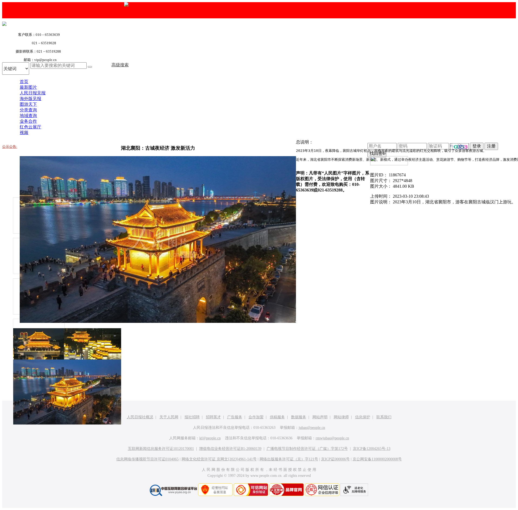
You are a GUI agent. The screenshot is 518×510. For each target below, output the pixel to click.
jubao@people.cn (312, 428)
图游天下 (28, 104)
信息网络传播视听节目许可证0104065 (147, 459)
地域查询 (28, 115)
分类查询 (28, 110)
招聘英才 (213, 417)
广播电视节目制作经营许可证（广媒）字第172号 (307, 449)
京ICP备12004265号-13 (371, 449)
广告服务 (234, 417)
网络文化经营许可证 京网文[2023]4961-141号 (219, 459)
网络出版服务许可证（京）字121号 (289, 459)
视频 (24, 132)
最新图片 (28, 87)
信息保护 (362, 417)
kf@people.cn (210, 438)
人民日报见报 (33, 93)
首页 (24, 81)
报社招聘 (192, 417)
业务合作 (28, 121)
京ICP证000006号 (335, 459)
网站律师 (341, 417)
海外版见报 (30, 98)
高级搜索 (120, 65)
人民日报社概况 (140, 417)
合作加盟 (256, 417)
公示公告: (9, 147)
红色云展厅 (30, 127)
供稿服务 (277, 417)
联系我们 (383, 417)
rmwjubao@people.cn (332, 438)
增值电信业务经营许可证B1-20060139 (230, 449)
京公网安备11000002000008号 (377, 459)
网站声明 (320, 417)
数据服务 (298, 417)
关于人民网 (168, 417)
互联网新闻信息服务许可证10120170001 (161, 449)
